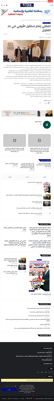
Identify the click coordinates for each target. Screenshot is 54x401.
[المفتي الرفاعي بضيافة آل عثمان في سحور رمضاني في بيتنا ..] (47, 209)
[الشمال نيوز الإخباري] (27, 5)
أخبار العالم (10, 398)
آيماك (42, 372)
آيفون (46, 372)
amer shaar (38, 122)
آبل (49, 372)
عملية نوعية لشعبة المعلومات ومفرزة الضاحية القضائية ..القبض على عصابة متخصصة (24, 195)
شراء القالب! (4, 398)
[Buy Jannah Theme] (27, 12)
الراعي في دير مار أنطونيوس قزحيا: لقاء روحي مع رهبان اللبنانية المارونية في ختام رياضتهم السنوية (27, 1)
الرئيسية (48, 20)
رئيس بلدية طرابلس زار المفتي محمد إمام (11, 164)
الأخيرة (27, 177)
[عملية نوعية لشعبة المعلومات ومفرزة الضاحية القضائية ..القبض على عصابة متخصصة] (47, 197)
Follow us (50, 376)
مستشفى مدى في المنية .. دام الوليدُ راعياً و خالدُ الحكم (30, 213)
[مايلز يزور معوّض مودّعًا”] (47, 203)
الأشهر (44, 177)
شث (38, 372)
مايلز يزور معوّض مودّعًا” (37, 202)
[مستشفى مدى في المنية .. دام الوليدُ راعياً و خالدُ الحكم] (47, 215)
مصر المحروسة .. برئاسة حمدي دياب (34, 182)
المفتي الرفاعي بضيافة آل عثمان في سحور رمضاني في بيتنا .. (29, 208)
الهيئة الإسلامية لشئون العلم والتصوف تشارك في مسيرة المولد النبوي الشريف (43, 165)
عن (19, 398)
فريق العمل (15, 398)
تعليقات (10, 177)
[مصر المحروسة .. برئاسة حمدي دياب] (47, 187)
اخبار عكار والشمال (42, 20)
